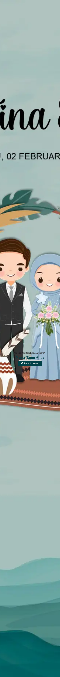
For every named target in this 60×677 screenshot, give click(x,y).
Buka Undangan (31, 363)
